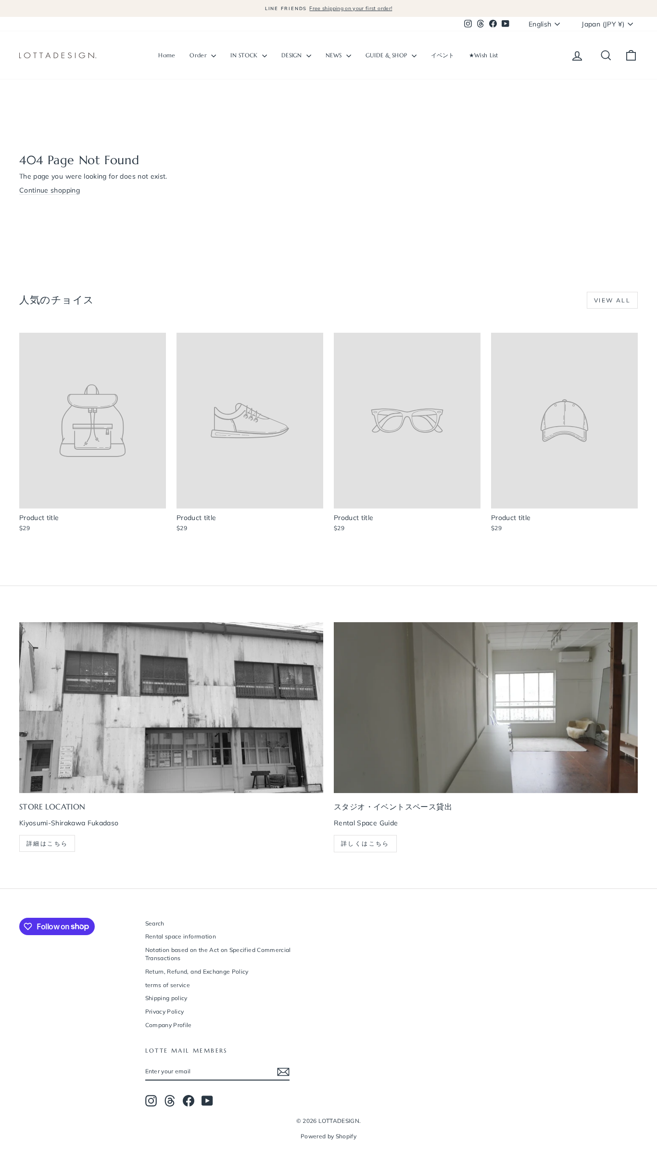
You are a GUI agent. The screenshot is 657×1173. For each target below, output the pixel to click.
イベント (443, 55)
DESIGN (292, 55)
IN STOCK (245, 55)
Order (199, 55)
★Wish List (484, 55)
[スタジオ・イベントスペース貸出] (486, 708)
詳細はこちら (47, 843)
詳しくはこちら (365, 843)
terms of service (167, 985)
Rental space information (180, 936)
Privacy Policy (164, 1011)
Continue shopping (49, 190)
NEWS (335, 55)
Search (154, 923)
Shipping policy (166, 998)
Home (166, 55)
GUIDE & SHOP (387, 55)
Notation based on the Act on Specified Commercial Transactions (218, 954)
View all (612, 300)
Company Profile (168, 1025)
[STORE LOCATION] (171, 707)
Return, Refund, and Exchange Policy (197, 971)
